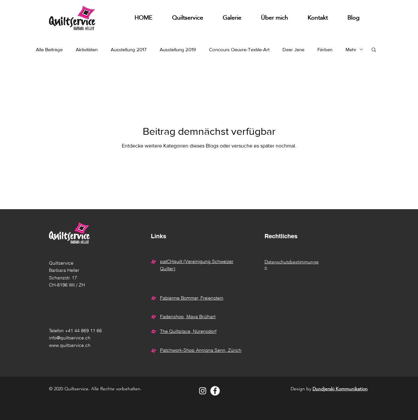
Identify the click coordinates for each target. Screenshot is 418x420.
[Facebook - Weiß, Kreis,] (215, 391)
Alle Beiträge (49, 49)
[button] (232, 18)
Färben (324, 49)
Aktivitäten (87, 49)
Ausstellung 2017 (129, 49)
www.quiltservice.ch (69, 345)
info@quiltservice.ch (69, 338)
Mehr (351, 49)
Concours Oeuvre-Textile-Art (239, 49)
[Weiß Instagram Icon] (202, 391)
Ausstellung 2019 (178, 49)
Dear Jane (293, 49)
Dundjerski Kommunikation (340, 389)
